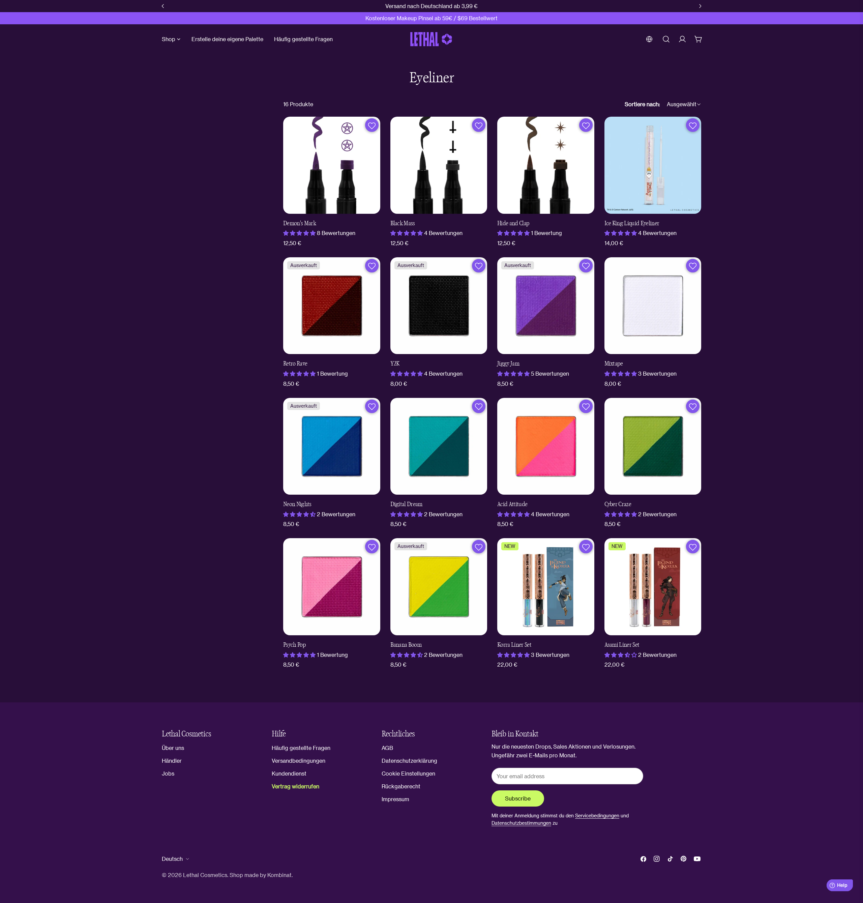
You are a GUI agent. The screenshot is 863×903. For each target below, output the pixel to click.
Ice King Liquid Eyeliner (631, 223)
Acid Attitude (512, 504)
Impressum (395, 799)
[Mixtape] (653, 305)
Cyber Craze (617, 504)
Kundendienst (289, 773)
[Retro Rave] (331, 305)
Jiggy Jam (508, 364)
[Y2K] (438, 305)
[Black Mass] (438, 165)
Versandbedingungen (298, 760)
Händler (172, 760)
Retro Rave (295, 364)
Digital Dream (406, 504)
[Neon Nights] (331, 446)
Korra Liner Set (514, 645)
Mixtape (613, 364)
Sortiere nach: (642, 104)
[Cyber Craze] (653, 446)
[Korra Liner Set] (545, 586)
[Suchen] (666, 39)
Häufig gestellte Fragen (301, 748)
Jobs (168, 773)
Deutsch (172, 858)
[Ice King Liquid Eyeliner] (653, 165)
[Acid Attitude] (545, 446)
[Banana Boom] (438, 586)
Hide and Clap (513, 223)
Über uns (173, 748)
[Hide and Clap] (545, 165)
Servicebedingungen (597, 815)
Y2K (394, 364)
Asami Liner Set (621, 645)
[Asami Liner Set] (653, 586)
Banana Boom (406, 645)
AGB (387, 748)
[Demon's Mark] (331, 165)
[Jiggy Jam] (545, 305)
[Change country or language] (649, 39)
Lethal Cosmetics (205, 875)
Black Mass (402, 223)
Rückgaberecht (401, 786)
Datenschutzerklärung (409, 760)
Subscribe (518, 798)
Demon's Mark (299, 223)
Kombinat (279, 875)
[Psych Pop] (331, 586)
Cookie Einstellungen (408, 773)
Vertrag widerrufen (295, 786)
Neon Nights (297, 504)
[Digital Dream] (438, 446)
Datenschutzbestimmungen (521, 823)
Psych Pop (294, 645)
